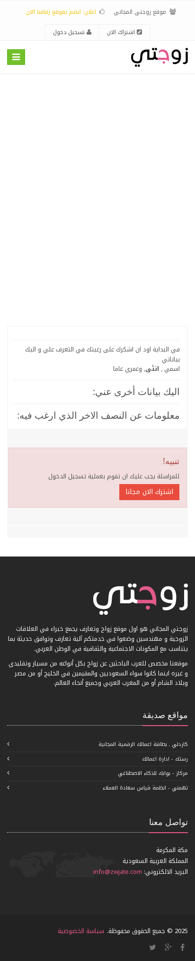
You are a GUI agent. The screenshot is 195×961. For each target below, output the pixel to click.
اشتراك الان (122, 32)
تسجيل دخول (70, 32)
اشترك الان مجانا (149, 491)
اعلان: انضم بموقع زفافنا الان (61, 12)
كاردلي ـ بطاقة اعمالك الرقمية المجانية (143, 744)
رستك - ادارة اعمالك (165, 759)
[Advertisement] (97, 199)
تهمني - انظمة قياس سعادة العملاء (145, 788)
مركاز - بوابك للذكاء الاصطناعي (153, 773)
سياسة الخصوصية (81, 931)
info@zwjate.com (117, 872)
